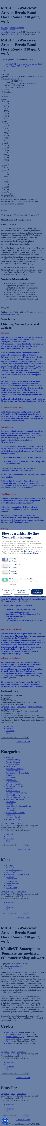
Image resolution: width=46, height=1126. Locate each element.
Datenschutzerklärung (31, 553)
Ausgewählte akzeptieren (21, 592)
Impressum (28, 551)
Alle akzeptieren (37, 592)
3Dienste (13, 573)
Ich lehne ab (7, 592)
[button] (5, 1121)
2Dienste (13, 561)
